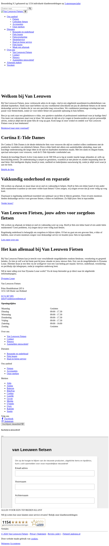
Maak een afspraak (20, 47)
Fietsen (15, 19)
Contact (15, 55)
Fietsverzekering (19, 37)
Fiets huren (17, 44)
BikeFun (11, 391)
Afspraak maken (14, 62)
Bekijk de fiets (7, 169)
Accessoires (17, 24)
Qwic (9, 406)
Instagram (8, 421)
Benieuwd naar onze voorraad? (15, 128)
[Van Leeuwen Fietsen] (12, 11)
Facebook (8, 418)
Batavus (10, 388)
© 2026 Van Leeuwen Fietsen (14, 534)
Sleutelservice (18, 39)
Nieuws (15, 57)
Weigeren (5, 543)
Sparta (9, 411)
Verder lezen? (7, 203)
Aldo (9, 383)
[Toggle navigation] (25, 11)
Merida (10, 401)
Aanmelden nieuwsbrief (23, 60)
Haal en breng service (22, 42)
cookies (34, 538)
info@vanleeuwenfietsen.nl (13, 298)
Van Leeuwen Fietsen (22, 52)
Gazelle (10, 396)
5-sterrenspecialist (72, 3)
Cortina (10, 393)
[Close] (2, 436)
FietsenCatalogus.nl (71, 534)
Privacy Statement (38, 534)
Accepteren (15, 543)
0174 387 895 (7, 296)
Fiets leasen (17, 34)
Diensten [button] (11, 29)
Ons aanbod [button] (12, 16)
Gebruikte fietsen (20, 21)
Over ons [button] (11, 50)
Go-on (10, 398)
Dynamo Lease (8, 278)
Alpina (10, 386)
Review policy (54, 534)
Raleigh (10, 409)
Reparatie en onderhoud (23, 32)
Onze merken (18, 27)
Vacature (11, 65)
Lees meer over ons (10, 240)
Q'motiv (10, 403)
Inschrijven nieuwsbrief (12, 424)
